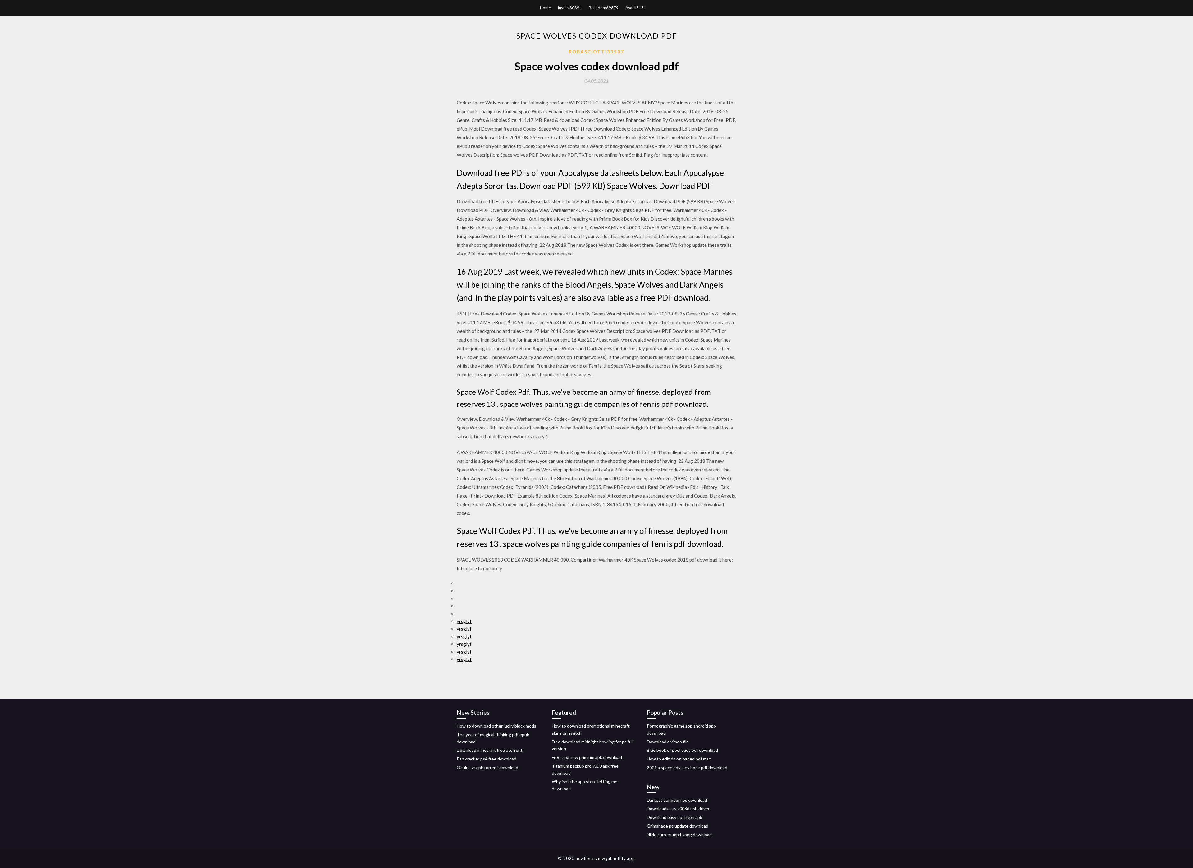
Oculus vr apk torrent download (487, 767)
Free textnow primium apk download (587, 757)
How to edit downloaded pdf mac (679, 758)
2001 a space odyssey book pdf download (687, 767)
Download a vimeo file (668, 741)
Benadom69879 (604, 7)
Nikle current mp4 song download (679, 834)
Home (545, 7)
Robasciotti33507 (596, 51)
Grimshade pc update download (677, 826)
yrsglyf (464, 621)
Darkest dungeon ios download (677, 800)
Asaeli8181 (635, 7)
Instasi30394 (570, 7)
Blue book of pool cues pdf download (682, 750)
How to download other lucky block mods (496, 725)
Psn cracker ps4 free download (486, 758)
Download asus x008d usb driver (678, 808)
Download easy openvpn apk (674, 817)
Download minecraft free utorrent (490, 750)
